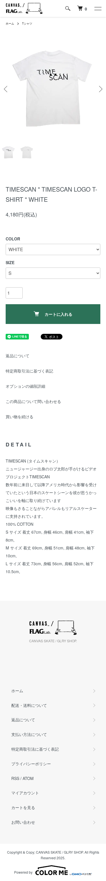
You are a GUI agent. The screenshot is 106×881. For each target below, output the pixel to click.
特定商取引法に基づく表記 (29, 371)
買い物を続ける (19, 416)
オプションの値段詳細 (25, 386)
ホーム (10, 23)
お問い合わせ (23, 822)
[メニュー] (97, 8)
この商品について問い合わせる (33, 401)
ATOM (28, 778)
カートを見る (23, 807)
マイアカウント (25, 792)
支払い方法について (29, 734)
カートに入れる (58, 314)
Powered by (23, 872)
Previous (6, 88)
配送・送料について (29, 705)
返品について (17, 355)
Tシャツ (27, 23)
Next (99, 88)
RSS (15, 778)
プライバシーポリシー (31, 763)
